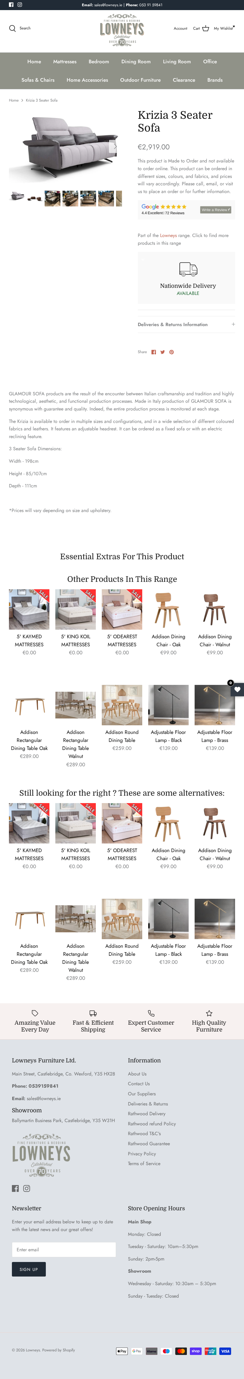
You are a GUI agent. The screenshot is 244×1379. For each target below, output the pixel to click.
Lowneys (168, 235)
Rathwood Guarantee (149, 1143)
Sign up (29, 1269)
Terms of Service (144, 1163)
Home (34, 61)
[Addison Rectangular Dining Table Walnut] (75, 705)
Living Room (177, 61)
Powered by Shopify (58, 1350)
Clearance (184, 79)
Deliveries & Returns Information (173, 324)
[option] (65, 146)
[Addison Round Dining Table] (122, 705)
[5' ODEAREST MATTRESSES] (122, 609)
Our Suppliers (142, 1093)
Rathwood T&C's (144, 1133)
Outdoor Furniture (140, 79)
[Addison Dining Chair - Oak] (168, 609)
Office (210, 61)
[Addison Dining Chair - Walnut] (215, 609)
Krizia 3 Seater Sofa (41, 100)
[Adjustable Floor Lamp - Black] (168, 705)
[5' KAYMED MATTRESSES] (29, 609)
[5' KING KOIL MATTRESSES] (75, 609)
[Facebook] (11, 4)
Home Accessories (87, 79)
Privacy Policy (142, 1153)
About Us (137, 1073)
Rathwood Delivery (146, 1113)
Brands (215, 79)
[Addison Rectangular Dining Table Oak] (29, 705)
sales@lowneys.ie (44, 1098)
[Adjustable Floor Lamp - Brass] (215, 705)
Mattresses (64, 61)
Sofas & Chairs (37, 79)
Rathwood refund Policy (152, 1123)
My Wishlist (223, 28)
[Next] (115, 146)
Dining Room (136, 61)
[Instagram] (20, 4)
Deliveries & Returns (148, 1103)
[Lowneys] (122, 28)
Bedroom (99, 61)
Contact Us (139, 1083)
